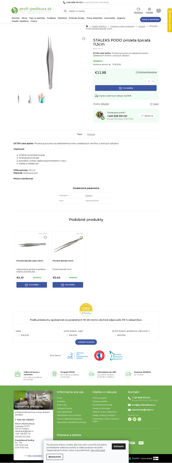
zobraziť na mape (22, 436)
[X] (134, 419)
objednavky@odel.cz (142, 410)
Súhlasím (119, 446)
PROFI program (99, 398)
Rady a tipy (62, 405)
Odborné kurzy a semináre (31, 373)
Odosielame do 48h (106, 372)
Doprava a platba (99, 401)
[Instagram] (139, 419)
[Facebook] (130, 419)
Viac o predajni (34, 455)
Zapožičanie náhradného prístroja (71, 422)
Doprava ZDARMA (142, 372)
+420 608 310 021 (74, 2)
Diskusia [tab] (91, 134)
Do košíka (128, 88)
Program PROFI (67, 372)
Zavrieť (111, 104)
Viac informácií (98, 450)
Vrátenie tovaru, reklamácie (104, 412)
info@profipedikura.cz (143, 405)
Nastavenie (55, 457)
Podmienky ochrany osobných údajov (105, 420)
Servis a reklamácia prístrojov (69, 419)
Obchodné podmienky (102, 405)
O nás (59, 398)
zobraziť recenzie (86, 342)
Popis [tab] (79, 134)
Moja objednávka (64, 412)
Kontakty (61, 401)
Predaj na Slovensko (101, 408)
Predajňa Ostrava (64, 408)
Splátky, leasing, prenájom (103, 415)
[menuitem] (15, 18)
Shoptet (135, 458)
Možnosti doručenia (148, 72)
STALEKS (105, 104)
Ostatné (88, 195)
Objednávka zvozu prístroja (69, 415)
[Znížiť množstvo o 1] (145, 81)
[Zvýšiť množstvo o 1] (153, 81)
